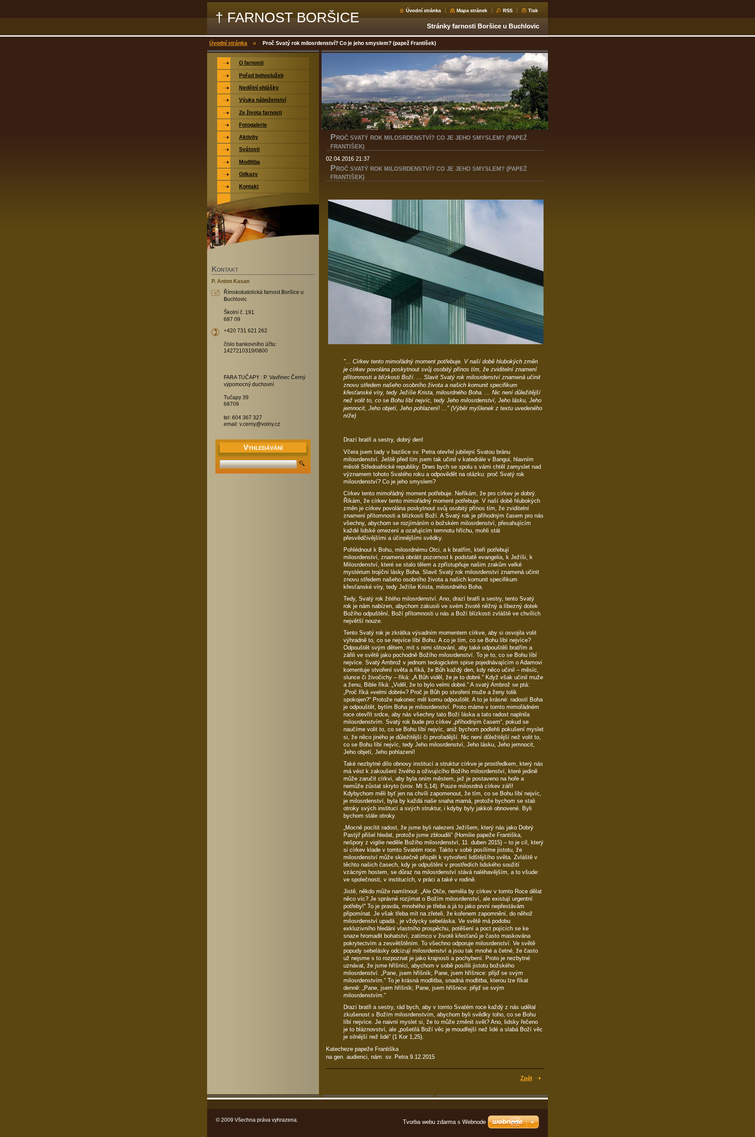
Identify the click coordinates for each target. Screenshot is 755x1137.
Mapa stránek (472, 10)
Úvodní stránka (423, 10)
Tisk (533, 10)
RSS (508, 10)
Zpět (526, 1078)
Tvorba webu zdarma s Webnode (444, 1122)
